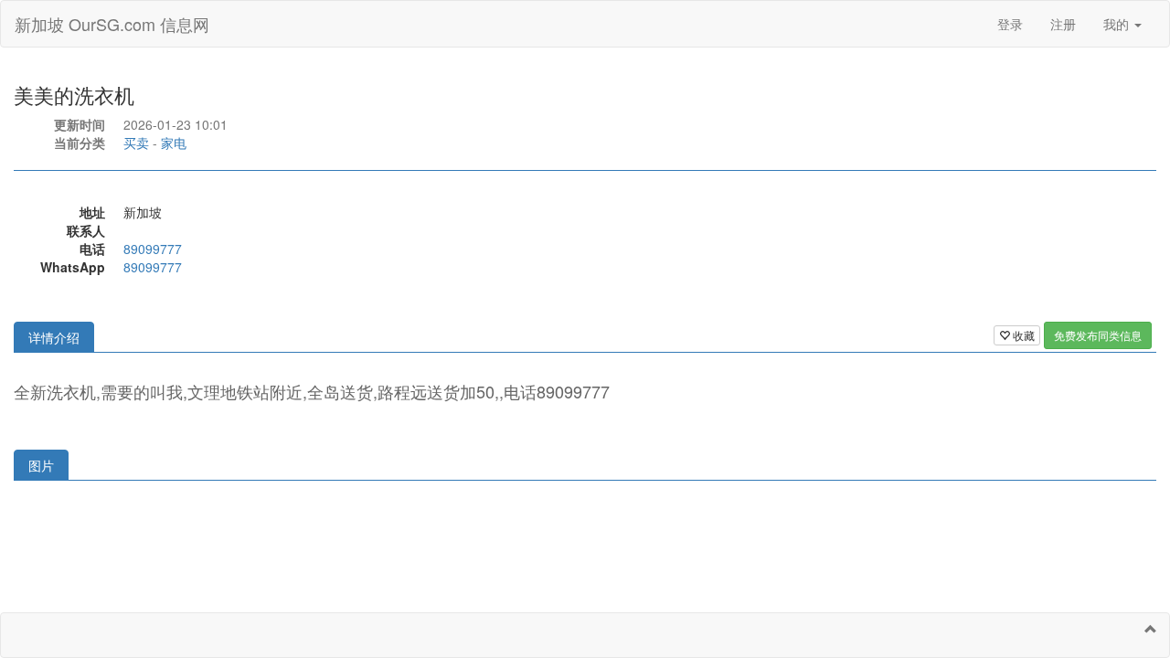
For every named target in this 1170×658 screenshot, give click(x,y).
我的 (1118, 24)
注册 (1063, 24)
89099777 (152, 248)
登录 (1010, 24)
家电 (173, 142)
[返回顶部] (1151, 628)
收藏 (1022, 335)
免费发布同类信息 (1098, 335)
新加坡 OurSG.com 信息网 (112, 24)
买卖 (136, 142)
